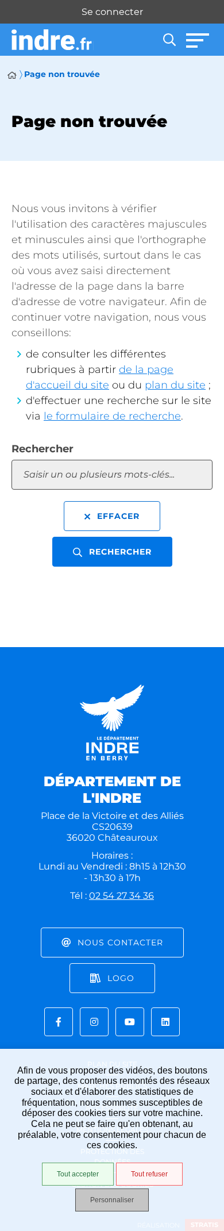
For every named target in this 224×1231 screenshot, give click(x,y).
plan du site (175, 385)
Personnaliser (112, 1200)
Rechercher (42, 449)
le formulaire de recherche (112, 416)
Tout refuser (149, 1174)
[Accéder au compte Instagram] (94, 1021)
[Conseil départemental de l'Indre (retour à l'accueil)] (52, 40)
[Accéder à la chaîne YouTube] (129, 1021)
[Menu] (198, 39)
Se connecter (112, 11)
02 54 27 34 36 (121, 895)
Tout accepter (78, 1174)
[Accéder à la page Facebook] (58, 1021)
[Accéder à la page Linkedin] (165, 1021)
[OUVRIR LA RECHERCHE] (169, 39)
